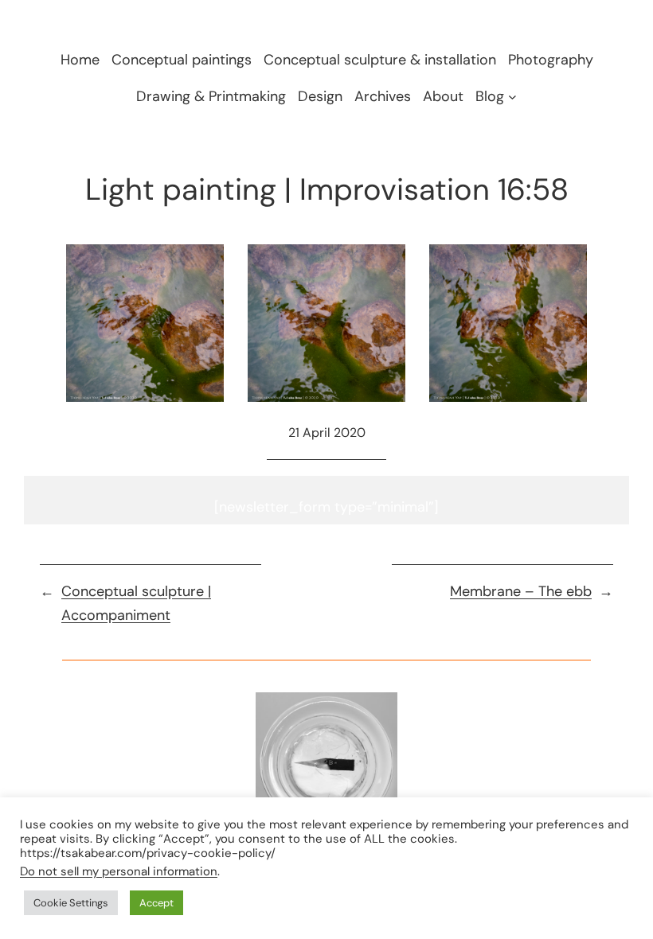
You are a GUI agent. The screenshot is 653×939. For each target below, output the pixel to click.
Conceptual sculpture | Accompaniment (136, 603)
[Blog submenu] (512, 96)
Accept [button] (156, 903)
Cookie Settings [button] (70, 903)
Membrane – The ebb (521, 591)
